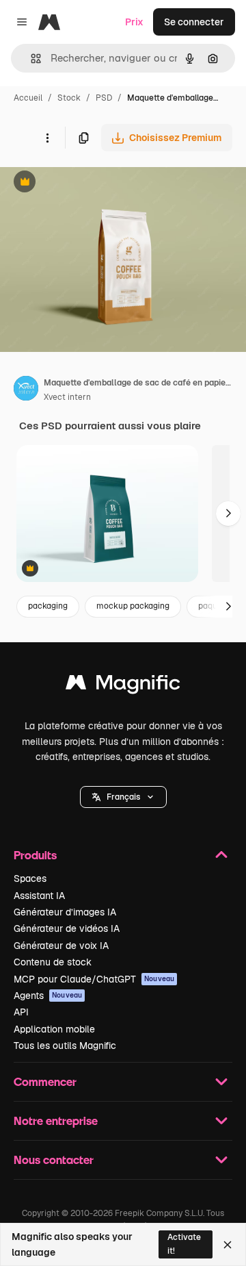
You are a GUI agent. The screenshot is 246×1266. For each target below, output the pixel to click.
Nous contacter (54, 1159)
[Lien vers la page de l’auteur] (26, 390)
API (21, 1012)
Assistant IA (39, 895)
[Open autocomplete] (30, 58)
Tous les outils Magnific (65, 1045)
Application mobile (54, 1029)
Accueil (28, 97)
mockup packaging (132, 605)
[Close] (227, 1245)
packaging (48, 605)
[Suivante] (228, 513)
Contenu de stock (53, 962)
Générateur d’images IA (65, 912)
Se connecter (194, 22)
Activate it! (184, 1244)
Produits (35, 855)
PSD (104, 97)
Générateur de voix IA (61, 945)
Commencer (45, 1081)
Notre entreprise (56, 1120)
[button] (123, 797)
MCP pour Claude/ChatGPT (94, 979)
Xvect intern (67, 397)
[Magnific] (123, 685)
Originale (90, 183)
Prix (134, 22)
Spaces (30, 878)
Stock (69, 97)
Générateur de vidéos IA (67, 928)
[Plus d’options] (47, 137)
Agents (48, 995)
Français (123, 797)
